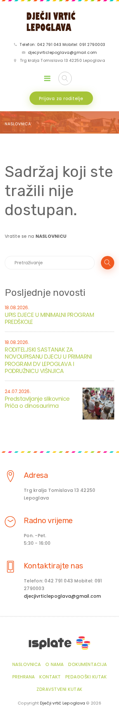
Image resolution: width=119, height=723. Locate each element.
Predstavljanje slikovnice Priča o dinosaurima (37, 402)
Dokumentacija (87, 664)
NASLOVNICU (51, 236)
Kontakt (50, 677)
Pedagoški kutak (86, 677)
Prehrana (23, 677)
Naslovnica (18, 124)
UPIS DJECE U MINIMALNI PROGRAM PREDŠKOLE (49, 318)
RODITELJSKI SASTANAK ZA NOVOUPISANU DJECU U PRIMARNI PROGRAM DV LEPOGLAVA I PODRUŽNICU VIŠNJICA (48, 360)
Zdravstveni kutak (59, 689)
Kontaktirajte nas (53, 565)
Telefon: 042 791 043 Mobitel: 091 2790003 (62, 44)
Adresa (36, 475)
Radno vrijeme (48, 520)
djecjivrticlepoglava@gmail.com (62, 52)
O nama (54, 664)
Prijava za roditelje (61, 98)
